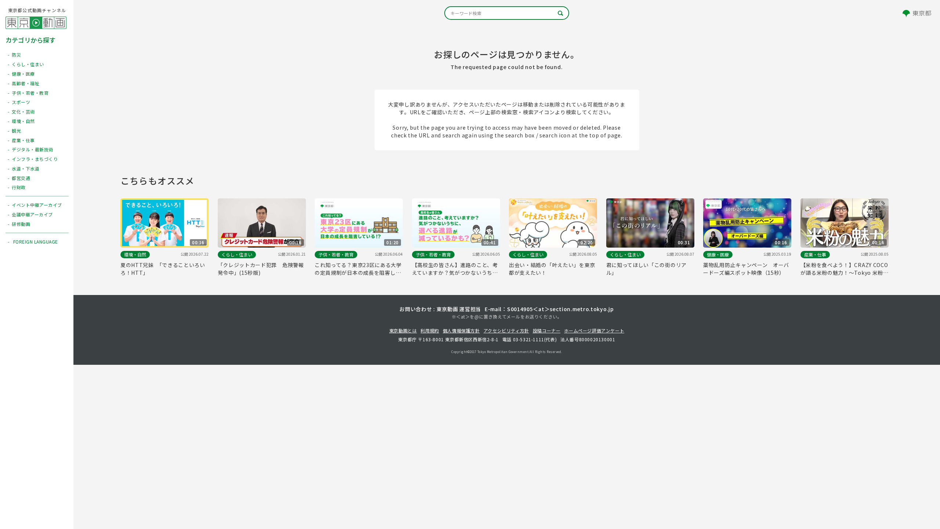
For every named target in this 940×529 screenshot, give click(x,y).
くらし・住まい (236, 254)
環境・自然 (135, 254)
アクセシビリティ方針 (506, 330)
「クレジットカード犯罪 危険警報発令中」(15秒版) (261, 268)
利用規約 (429, 330)
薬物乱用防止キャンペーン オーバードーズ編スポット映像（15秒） (746, 268)
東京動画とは (403, 330)
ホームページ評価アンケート (594, 330)
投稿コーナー (547, 330)
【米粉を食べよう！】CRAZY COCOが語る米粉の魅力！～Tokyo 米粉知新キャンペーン (844, 269)
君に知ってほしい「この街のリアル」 (646, 268)
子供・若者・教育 (336, 254)
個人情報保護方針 (461, 330)
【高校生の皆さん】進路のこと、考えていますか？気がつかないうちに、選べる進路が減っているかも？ (455, 269)
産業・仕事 (815, 254)
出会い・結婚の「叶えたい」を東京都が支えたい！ (552, 268)
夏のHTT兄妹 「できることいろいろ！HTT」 (162, 268)
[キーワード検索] (506, 13)
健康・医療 (718, 254)
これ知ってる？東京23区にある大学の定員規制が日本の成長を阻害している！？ (358, 269)
